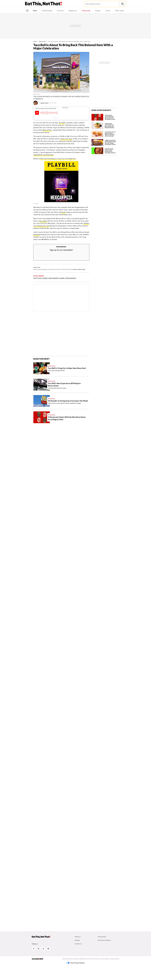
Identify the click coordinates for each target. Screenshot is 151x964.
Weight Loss (73, 11)
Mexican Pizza (47, 130)
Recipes (98, 11)
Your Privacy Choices (77, 963)
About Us (78, 936)
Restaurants (86, 11)
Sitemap (77, 940)
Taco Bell (62, 122)
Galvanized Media (74, 958)
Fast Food (37, 278)
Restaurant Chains (56, 278)
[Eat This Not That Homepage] (43, 4)
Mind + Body (119, 11)
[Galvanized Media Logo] (37, 959)
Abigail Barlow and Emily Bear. (43, 155)
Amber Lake (44, 103)
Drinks (108, 11)
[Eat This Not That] (61, 246)
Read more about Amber (79, 269)
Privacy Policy (102, 936)
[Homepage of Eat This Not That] (41, 937)
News (35, 11)
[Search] (122, 4)
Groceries (60, 11)
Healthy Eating (47, 11)
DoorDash (36, 234)
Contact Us (78, 944)
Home (35, 41)
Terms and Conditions (104, 940)
